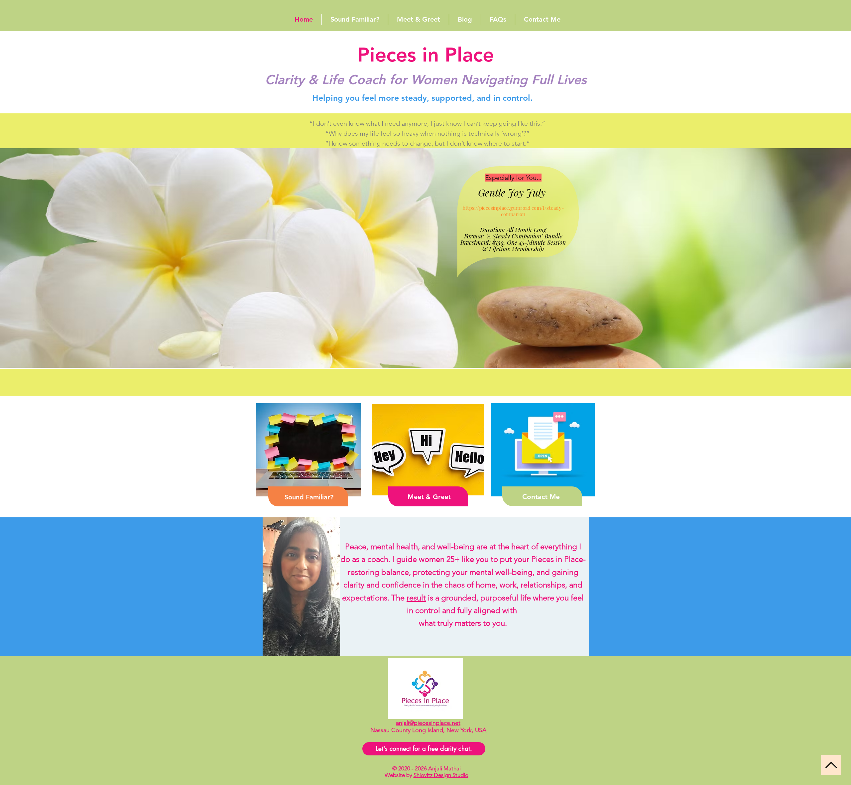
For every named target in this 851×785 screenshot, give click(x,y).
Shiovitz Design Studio (441, 775)
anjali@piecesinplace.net (428, 722)
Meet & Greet (429, 497)
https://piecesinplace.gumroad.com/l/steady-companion (513, 210)
